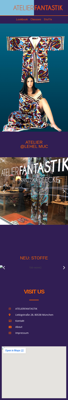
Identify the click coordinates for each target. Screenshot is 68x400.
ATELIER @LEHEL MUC (34, 144)
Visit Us (34, 291)
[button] (4, 191)
